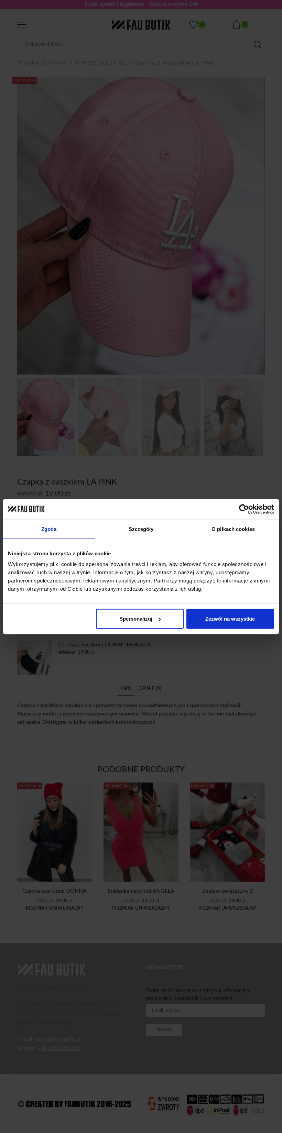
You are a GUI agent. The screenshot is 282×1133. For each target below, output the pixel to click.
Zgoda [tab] (49, 529)
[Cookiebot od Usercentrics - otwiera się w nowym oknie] (244, 509)
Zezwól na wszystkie (230, 619)
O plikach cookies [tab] (233, 529)
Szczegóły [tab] (141, 529)
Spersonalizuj (135, 619)
